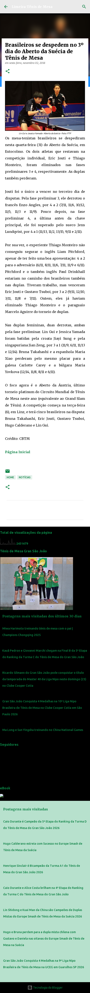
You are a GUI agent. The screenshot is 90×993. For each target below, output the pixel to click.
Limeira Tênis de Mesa (32, 7)
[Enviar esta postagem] (7, 472)
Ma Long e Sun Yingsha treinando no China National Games (42, 730)
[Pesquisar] (84, 7)
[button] (7, 71)
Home (10, 477)
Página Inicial (17, 452)
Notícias (25, 477)
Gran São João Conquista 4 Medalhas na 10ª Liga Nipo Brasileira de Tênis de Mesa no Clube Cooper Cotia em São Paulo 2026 (42, 708)
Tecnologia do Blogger (47, 987)
